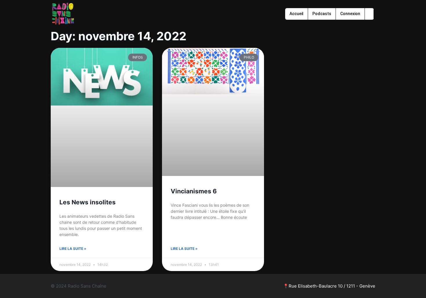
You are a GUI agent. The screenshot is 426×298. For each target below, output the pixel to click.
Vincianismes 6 (194, 191)
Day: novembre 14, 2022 (118, 36)
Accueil (296, 13)
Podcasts (321, 13)
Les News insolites (87, 202)
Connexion (350, 13)
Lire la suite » (72, 248)
